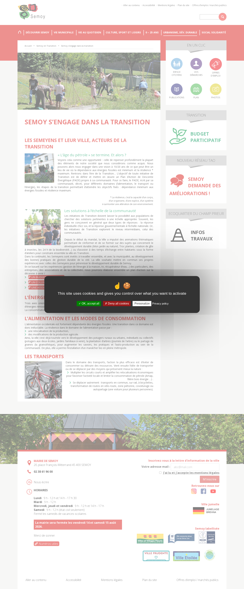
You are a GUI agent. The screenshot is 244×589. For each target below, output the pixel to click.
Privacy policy (160, 303)
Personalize (142, 303)
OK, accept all (90, 303)
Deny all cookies (118, 303)
